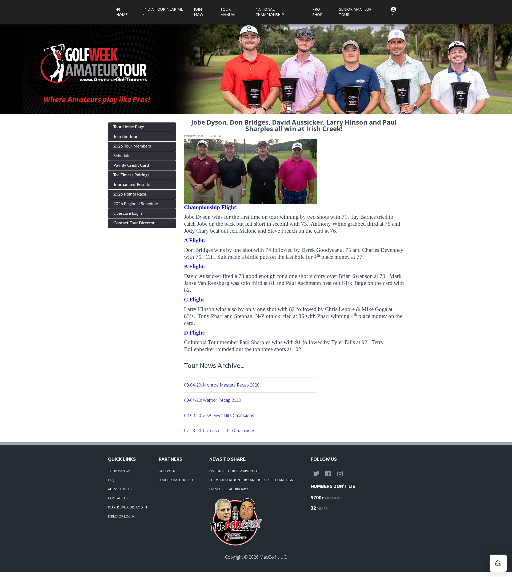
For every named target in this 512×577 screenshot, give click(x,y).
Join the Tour (125, 136)
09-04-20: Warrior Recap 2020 (212, 400)
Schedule (121, 156)
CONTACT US (118, 498)
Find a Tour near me (162, 9)
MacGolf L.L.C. (273, 557)
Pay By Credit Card (131, 165)
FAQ (111, 480)
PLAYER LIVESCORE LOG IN (127, 507)
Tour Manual (228, 12)
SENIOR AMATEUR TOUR (177, 480)
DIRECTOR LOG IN (121, 516)
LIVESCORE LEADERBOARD (228, 489)
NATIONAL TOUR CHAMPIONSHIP (234, 471)
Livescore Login (127, 213)
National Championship (269, 12)
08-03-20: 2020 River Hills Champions (219, 415)
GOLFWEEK (167, 471)
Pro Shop (317, 12)
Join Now (198, 12)
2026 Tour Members (132, 146)
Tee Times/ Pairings (131, 175)
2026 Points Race (129, 194)
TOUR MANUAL (119, 471)
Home (121, 14)
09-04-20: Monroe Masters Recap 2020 (221, 385)
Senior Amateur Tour (355, 12)
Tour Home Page (128, 127)
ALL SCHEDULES (119, 489)
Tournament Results (131, 184)
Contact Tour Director (134, 223)
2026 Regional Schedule (135, 204)
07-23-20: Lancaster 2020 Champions (219, 430)
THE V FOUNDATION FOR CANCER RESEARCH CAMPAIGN (251, 480)
